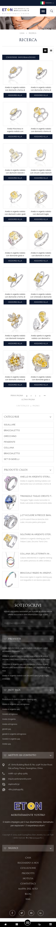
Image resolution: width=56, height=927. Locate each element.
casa (28, 857)
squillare (10, 424)
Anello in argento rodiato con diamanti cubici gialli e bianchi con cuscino (15, 212)
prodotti (28, 873)
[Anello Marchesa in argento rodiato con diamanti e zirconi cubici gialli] (15, 114)
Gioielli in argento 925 (11, 739)
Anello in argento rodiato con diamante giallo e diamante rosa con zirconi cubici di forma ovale (15, 254)
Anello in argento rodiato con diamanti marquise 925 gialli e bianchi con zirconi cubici (15, 337)
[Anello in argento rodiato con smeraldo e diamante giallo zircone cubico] (41, 279)
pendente (9, 442)
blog (28, 894)
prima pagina (17, 396)
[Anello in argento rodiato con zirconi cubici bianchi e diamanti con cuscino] (41, 155)
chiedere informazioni (21, 57)
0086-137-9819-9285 (18, 773)
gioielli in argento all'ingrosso (14, 734)
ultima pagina (28, 400)
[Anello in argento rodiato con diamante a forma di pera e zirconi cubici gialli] (41, 73)
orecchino (10, 436)
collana (9, 447)
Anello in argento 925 (11, 709)
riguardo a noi (28, 863)
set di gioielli (11, 459)
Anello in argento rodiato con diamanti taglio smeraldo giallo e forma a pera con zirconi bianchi (40, 212)
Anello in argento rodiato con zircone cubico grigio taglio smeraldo (25, 677)
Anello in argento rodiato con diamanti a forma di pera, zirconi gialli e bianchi (15, 88)
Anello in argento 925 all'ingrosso (15, 704)
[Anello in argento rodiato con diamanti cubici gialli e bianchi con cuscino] (15, 197)
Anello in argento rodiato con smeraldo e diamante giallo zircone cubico (41, 295)
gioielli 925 (6, 729)
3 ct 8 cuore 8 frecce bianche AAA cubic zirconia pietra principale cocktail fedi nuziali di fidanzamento (36, 515)
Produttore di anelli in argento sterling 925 (19, 699)
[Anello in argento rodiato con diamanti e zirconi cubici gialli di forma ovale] (41, 238)
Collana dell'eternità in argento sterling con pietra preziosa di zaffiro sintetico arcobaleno (36, 554)
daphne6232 (14, 784)
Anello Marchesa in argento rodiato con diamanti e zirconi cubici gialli (15, 130)
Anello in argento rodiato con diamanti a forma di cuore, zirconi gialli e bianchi (15, 378)
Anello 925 (6, 744)
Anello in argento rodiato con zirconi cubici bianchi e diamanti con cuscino (41, 171)
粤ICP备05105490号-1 (34, 838)
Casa (22, 33)
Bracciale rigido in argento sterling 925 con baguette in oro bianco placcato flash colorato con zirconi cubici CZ (36, 573)
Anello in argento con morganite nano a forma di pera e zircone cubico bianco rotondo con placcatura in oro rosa (26, 657)
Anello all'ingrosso (9, 724)
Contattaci (28, 883)
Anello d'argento (9, 719)
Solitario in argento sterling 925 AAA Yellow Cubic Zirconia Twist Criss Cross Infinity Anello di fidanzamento (36, 534)
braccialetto (12, 430)
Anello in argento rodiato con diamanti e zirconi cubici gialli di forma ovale (41, 254)
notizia (28, 878)
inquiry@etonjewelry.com (19, 779)
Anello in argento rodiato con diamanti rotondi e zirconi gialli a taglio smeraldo (15, 171)
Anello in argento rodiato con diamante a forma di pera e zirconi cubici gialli (40, 88)
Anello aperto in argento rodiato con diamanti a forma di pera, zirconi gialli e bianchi (41, 337)
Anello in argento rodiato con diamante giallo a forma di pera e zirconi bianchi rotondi (41, 378)
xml (28, 899)
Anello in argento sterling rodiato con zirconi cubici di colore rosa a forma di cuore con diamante (36, 477)
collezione (28, 868)
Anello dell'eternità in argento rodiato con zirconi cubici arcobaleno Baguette (25, 649)
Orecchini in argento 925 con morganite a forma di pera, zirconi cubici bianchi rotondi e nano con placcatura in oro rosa (26, 667)
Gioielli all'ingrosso (10, 714)
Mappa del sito (28, 888)
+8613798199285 (15, 789)
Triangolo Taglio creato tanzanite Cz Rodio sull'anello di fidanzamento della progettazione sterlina (36, 496)
